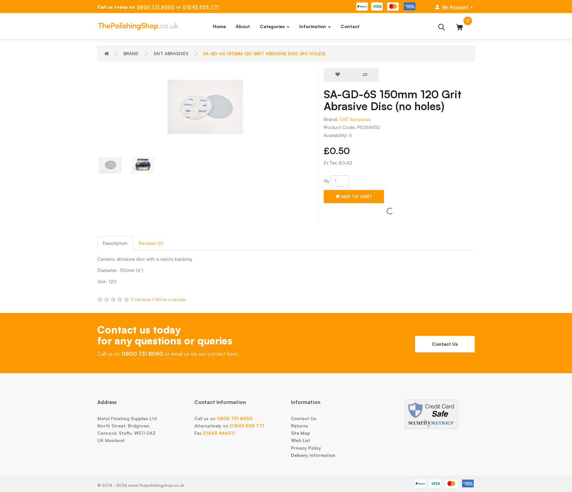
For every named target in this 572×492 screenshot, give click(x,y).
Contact (350, 26)
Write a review (170, 299)
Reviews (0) (151, 243)
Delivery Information (313, 455)
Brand (131, 53)
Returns (299, 425)
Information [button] (313, 26)
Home (219, 26)
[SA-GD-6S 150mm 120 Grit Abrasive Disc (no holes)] (205, 107)
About (243, 26)
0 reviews (140, 299)
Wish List (300, 440)
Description (115, 243)
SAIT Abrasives (170, 53)
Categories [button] (273, 26)
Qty (326, 180)
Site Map (300, 433)
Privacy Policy (306, 448)
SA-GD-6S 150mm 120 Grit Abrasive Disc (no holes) (264, 53)
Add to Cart (356, 196)
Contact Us (445, 344)
